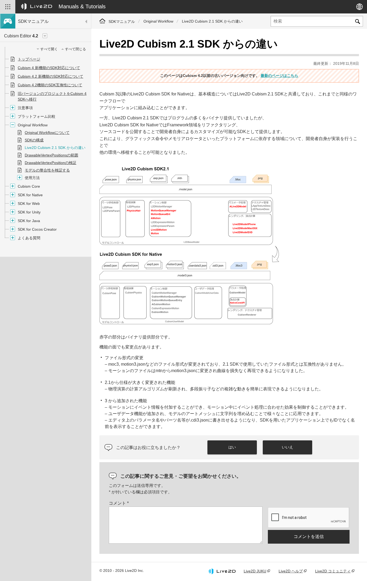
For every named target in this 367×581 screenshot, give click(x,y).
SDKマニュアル (122, 21)
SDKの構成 (34, 140)
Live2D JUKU (255, 571)
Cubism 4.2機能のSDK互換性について (50, 85)
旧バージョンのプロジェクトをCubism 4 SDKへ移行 (52, 96)
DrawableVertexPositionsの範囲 (51, 155)
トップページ (29, 59)
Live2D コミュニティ (333, 571)
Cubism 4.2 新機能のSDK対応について (50, 76)
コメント (119, 503)
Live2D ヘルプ (291, 571)
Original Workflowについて (47, 132)
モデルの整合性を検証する (47, 170)
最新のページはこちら (279, 75)
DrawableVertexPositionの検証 (50, 163)
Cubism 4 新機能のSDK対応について (49, 68)
